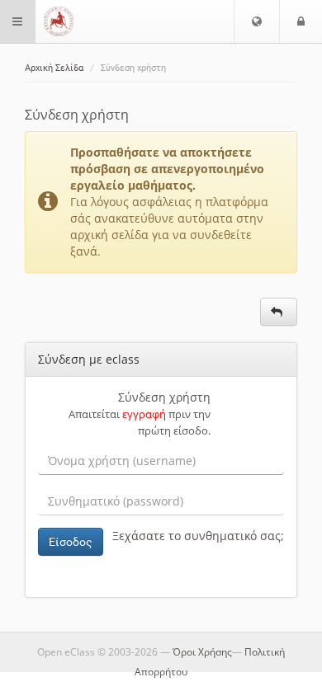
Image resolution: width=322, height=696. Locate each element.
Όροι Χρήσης (202, 652)
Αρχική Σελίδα (54, 68)
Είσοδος (70, 541)
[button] (256, 21)
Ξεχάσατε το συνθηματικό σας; (198, 535)
